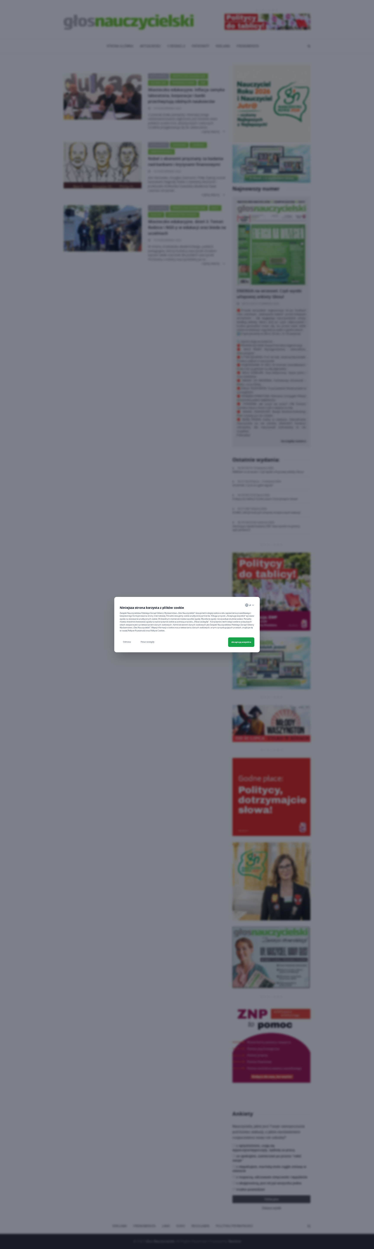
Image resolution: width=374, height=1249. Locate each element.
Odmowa (127, 642)
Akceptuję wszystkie (241, 642)
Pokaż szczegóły (147, 642)
